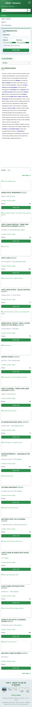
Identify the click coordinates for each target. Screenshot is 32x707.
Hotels (3, 16)
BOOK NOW (16, 50)
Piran (25, 85)
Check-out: (19, 40)
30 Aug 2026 (20, 42)
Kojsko (6, 558)
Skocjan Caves (25, 89)
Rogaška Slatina (19, 426)
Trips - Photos (6, 19)
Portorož (12, 196)
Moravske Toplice (19, 230)
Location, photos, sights (8, 200)
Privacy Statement (23, 704)
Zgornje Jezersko (22, 524)
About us (17, 698)
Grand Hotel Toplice (14, 129)
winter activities (12, 108)
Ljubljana (17, 80)
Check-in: (5, 40)
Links (27, 698)
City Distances (6, 25)
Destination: (6, 35)
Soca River (13, 85)
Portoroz (4, 87)
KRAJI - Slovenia (13, 3)
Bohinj (8, 82)
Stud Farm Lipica (8, 92)
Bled (3, 82)
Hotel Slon (21, 131)
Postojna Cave (15, 89)
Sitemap (5, 698)
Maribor (24, 94)
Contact (16, 700)
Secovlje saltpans (13, 87)
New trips (10, 698)
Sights (3, 22)
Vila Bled (4, 129)
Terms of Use (13, 704)
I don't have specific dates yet (12, 45)
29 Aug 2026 (7, 42)
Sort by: (3, 170)
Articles (22, 698)
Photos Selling (16, 695)
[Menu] (29, 2)
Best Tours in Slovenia (7, 6)
